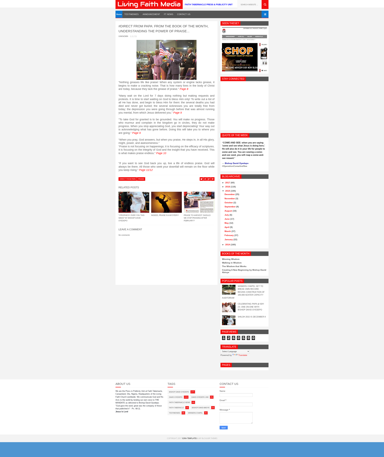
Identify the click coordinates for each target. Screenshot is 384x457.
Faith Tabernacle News (179, 402)
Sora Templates (189, 438)
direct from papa (128, 179)
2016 (228, 186)
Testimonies (131, 14)
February (229, 235)
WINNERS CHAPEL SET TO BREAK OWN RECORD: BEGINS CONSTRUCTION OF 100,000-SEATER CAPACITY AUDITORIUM (243, 292)
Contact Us (183, 14)
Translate (242, 355)
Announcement (151, 14)
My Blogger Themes (208, 438)
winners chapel (195, 413)
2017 (228, 182)
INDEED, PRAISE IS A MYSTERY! (165, 215)
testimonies (174, 413)
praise (141, 179)
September (230, 206)
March (228, 231)
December (230, 194)
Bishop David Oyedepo (179, 392)
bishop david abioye (201, 408)
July (227, 215)
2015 (228, 191)
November (230, 198)
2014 (228, 244)
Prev (223, 49)
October (229, 202)
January (229, 239)
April (227, 227)
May (227, 223)
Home (119, 14)
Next (265, 49)
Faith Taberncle (176, 408)
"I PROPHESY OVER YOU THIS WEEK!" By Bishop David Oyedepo (131, 218)
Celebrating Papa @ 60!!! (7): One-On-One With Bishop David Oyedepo (251, 307)
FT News (168, 14)
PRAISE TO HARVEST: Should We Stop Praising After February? (197, 218)
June (227, 219)
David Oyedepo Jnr (199, 397)
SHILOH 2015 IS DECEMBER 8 (252, 317)
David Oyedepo (175, 397)
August (229, 211)
